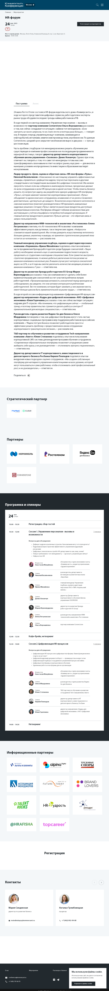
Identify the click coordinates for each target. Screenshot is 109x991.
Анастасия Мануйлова (44, 565)
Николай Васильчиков (43, 575)
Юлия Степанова (42, 692)
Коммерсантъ (94, 4)
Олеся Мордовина (42, 684)
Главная (8, 12)
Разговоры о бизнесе (60, 970)
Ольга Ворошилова (42, 625)
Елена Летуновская (42, 617)
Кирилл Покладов (42, 702)
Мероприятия (33, 970)
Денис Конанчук (41, 599)
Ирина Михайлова (42, 587)
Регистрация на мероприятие (90, 24)
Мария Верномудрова (44, 608)
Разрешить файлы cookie (83, 983)
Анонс (36, 104)
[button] (101, 882)
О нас (7, 970)
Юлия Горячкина (41, 712)
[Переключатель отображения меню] (102, 5)
